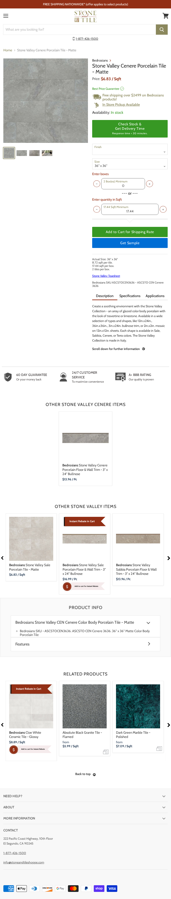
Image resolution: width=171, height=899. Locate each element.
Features (22, 644)
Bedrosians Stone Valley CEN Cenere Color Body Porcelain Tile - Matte (74, 622)
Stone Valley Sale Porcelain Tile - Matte (29, 567)
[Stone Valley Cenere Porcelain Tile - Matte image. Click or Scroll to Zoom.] (45, 100)
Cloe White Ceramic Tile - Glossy (25, 735)
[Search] (162, 29)
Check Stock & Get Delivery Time (129, 128)
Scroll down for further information (116, 349)
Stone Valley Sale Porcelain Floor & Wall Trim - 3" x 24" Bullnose (84, 569)
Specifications (129, 296)
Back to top (83, 774)
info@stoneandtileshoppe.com (23, 862)
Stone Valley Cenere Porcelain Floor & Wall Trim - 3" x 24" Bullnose (85, 469)
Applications (155, 296)
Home (7, 50)
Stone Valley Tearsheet (106, 276)
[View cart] (165, 16)
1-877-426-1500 (87, 39)
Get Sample (129, 243)
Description (105, 296)
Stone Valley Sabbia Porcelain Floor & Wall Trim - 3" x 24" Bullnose (136, 569)
